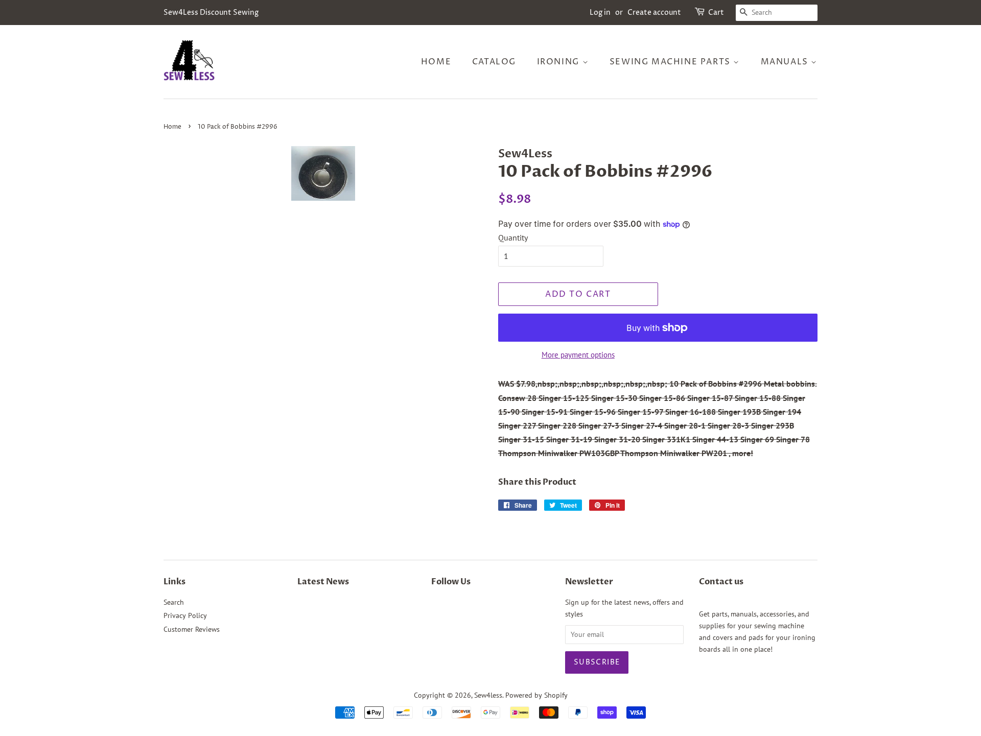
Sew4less (488, 695)
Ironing (559, 61)
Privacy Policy (185, 615)
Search (174, 602)
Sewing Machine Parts (672, 61)
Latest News (323, 581)
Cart (716, 12)
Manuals (786, 61)
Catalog (494, 61)
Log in (600, 12)
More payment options (578, 355)
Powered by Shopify (536, 695)
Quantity (513, 237)
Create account (654, 12)
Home (436, 61)
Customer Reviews (192, 629)
